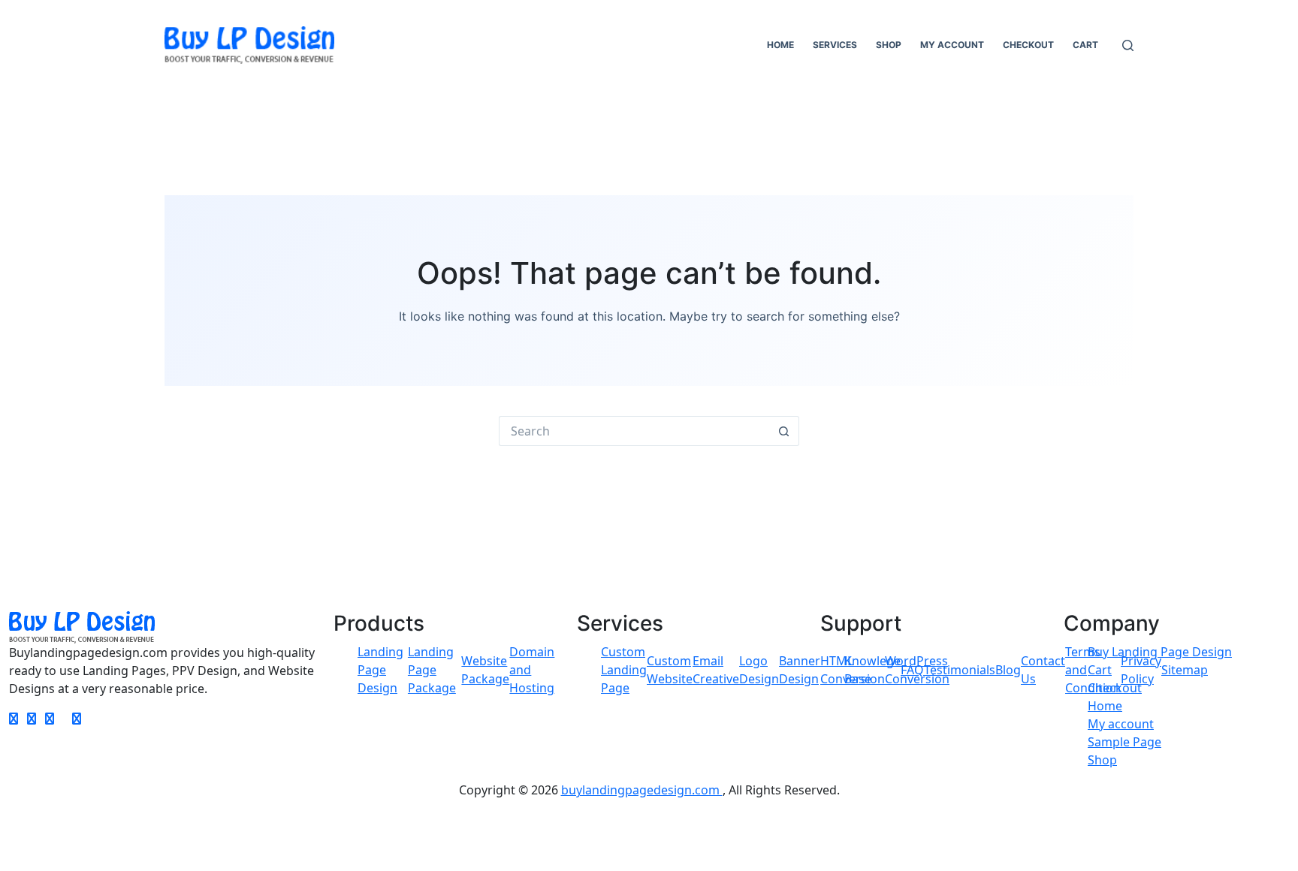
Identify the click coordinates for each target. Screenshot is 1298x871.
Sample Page (1124, 742)
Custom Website (670, 669)
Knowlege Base (872, 669)
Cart (1085, 44)
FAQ (912, 670)
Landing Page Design (380, 669)
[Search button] (784, 431)
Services (835, 44)
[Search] (1127, 45)
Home (780, 44)
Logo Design (759, 669)
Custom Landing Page (624, 669)
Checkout (1028, 44)
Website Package (485, 669)
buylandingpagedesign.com (642, 790)
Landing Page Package (432, 669)
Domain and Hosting (531, 669)
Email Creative (716, 669)
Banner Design (799, 669)
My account (952, 44)
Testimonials (959, 670)
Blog (1008, 670)
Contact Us (1043, 669)
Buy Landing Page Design (1160, 651)
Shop (888, 44)
